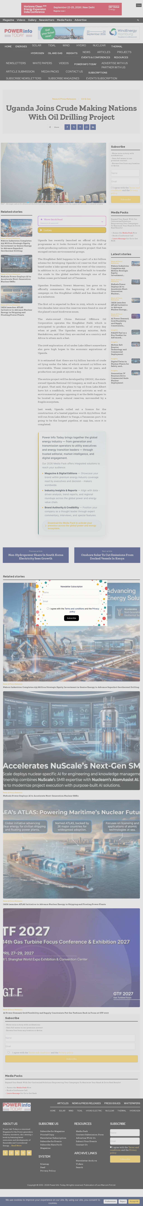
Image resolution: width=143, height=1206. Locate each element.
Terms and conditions (74, 608)
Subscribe (71, 618)
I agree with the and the (74, 610)
